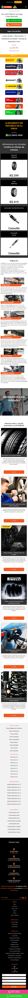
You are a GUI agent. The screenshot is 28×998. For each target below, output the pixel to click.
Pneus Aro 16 (14, 765)
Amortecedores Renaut (14, 829)
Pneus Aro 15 (14, 762)
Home (15, 904)
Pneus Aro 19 (14, 774)
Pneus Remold (14, 750)
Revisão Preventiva (14, 946)
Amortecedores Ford (14, 818)
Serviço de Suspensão (14, 940)
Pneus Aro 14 (14, 760)
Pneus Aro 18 (14, 771)
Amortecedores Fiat (14, 815)
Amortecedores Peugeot (14, 826)
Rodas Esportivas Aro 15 (14, 790)
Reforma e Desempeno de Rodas (14, 933)
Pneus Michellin (14, 745)
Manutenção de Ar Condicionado (14, 955)
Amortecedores (14, 809)
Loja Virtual (14, 906)
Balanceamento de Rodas (15, 937)
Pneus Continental (14, 731)
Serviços (14, 910)
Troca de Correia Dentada (15, 951)
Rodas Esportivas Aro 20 (14, 804)
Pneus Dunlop (14, 734)
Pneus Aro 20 (14, 776)
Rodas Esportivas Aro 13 (14, 784)
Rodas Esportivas (14, 781)
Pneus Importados (14, 739)
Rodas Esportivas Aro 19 (14, 801)
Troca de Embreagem (14, 959)
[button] (26, 7)
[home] (8, 7)
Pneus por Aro (14, 754)
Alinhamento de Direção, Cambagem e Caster (15, 953)
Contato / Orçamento (15, 915)
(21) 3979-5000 (15, 971)
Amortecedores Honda (14, 832)
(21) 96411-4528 (15, 135)
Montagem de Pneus (15, 944)
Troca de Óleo (14, 935)
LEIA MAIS (14, 472)
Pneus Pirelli (14, 748)
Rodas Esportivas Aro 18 (14, 798)
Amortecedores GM (14, 823)
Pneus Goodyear (14, 736)
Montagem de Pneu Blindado (14, 948)
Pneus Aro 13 (14, 757)
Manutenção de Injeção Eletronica (14, 957)
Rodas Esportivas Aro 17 (14, 795)
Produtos (14, 913)
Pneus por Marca (14, 725)
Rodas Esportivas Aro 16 (14, 793)
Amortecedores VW (14, 812)
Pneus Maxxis (14, 742)
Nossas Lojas (14, 908)
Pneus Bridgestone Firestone (14, 728)
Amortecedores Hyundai (14, 821)
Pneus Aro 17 (14, 768)
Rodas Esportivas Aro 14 (14, 787)
